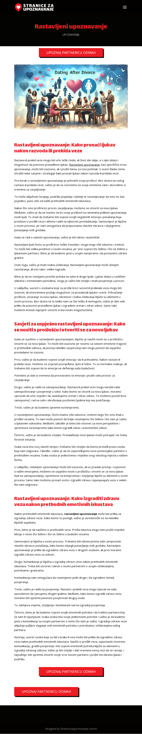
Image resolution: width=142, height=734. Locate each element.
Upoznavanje (71, 34)
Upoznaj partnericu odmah (71, 52)
